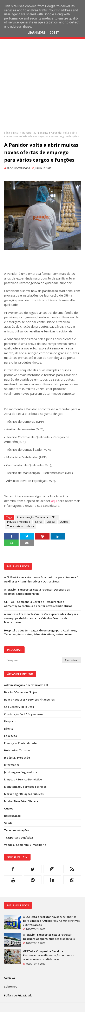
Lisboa (51, 522)
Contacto (9, 977)
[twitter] (33, 869)
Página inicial (11, 132)
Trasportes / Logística (18, 837)
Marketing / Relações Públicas (24, 794)
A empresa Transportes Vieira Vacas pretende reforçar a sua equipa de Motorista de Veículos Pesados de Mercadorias (41, 618)
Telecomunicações (16, 830)
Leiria (38, 522)
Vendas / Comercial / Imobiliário (25, 845)
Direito (8, 728)
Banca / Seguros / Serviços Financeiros (29, 699)
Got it (54, 32)
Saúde (8, 823)
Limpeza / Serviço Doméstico (23, 779)
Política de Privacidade (18, 995)
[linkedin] (52, 879)
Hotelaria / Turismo (17, 750)
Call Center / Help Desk (19, 707)
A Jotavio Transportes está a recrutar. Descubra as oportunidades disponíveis (37, 592)
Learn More (36, 32)
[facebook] (13, 869)
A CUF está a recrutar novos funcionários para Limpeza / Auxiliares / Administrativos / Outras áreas (41, 579)
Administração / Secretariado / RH (37, 517)
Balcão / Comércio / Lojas (20, 692)
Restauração (12, 816)
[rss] (72, 869)
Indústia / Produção (18, 522)
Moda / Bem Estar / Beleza (21, 801)
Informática (12, 765)
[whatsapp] (72, 879)
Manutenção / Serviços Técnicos (25, 787)
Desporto (10, 721)
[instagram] (52, 869)
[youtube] (13, 879)
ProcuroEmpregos (18, 168)
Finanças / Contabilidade (20, 743)
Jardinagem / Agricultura (20, 772)
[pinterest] (33, 879)
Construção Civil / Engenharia (23, 714)
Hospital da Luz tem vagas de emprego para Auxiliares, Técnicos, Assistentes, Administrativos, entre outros (40, 632)
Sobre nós (10, 986)
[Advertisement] (42, 88)
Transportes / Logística (35, 132)
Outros (64, 522)
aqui (54, 501)
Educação (10, 736)
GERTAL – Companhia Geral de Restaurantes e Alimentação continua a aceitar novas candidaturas (38, 604)
